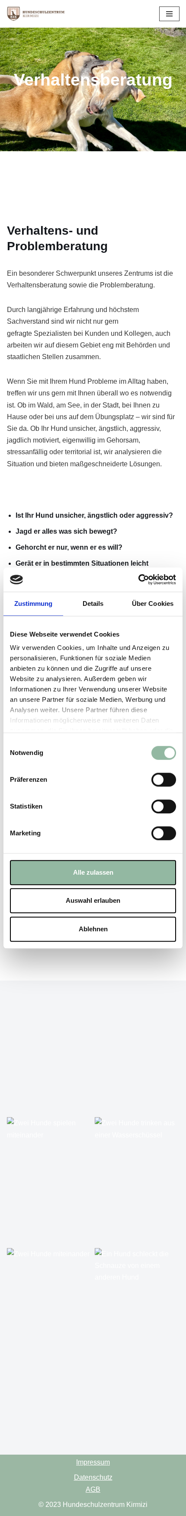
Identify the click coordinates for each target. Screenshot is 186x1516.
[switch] (163, 780)
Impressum (93, 1462)
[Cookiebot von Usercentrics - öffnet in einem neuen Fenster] (138, 579)
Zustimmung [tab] (33, 603)
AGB (93, 1489)
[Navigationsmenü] (169, 13)
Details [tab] (93, 603)
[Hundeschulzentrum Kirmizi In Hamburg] (38, 14)
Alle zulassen (93, 872)
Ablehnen (93, 929)
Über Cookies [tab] (152, 603)
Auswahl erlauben (93, 900)
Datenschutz (93, 1477)
